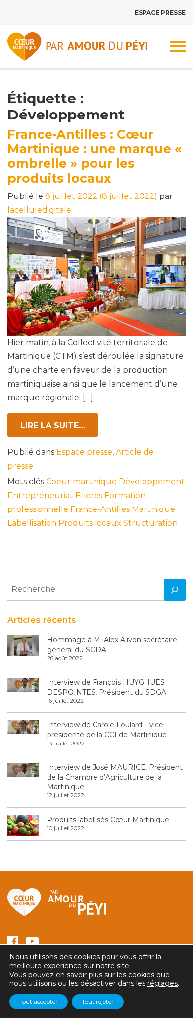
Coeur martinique (81, 481)
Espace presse (160, 12)
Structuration (150, 523)
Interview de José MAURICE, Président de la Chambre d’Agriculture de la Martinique (115, 777)
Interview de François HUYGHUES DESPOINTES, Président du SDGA (106, 687)
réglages (162, 983)
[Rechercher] (175, 590)
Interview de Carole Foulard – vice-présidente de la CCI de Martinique (107, 729)
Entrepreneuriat (40, 495)
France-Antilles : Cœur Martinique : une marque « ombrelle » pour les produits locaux (94, 156)
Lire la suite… (59, 425)
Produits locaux (89, 523)
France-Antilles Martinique (122, 509)
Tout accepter (38, 1001)
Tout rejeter (98, 1001)
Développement (152, 481)
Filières (88, 495)
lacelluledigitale (39, 210)
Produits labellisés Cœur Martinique (108, 819)
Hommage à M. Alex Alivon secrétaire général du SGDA (112, 644)
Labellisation (31, 523)
